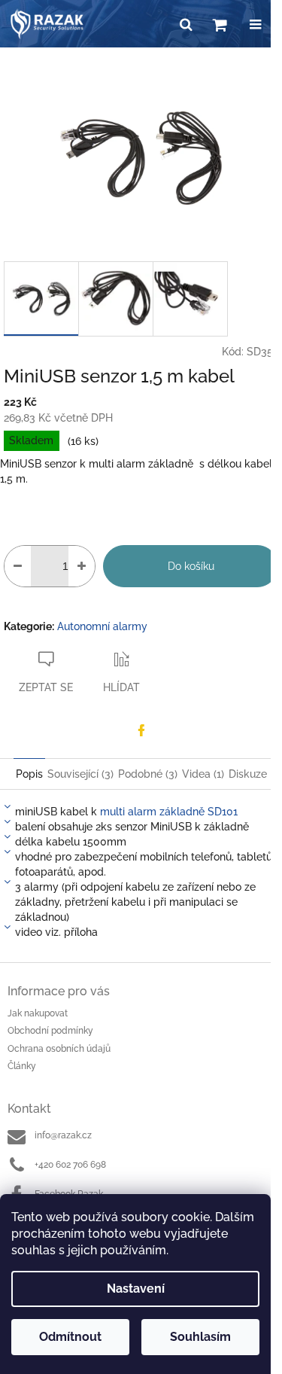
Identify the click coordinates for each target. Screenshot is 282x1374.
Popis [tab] (29, 774)
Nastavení (136, 1288)
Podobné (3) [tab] (147, 774)
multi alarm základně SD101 (169, 812)
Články (22, 1066)
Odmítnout (70, 1337)
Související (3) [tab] (80, 774)
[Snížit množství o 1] (18, 566)
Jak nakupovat (38, 1013)
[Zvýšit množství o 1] (81, 566)
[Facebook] (141, 730)
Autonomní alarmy (102, 626)
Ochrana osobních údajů (59, 1048)
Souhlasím (200, 1337)
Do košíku (191, 566)
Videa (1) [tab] (203, 774)
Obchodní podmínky (50, 1030)
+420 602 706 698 (70, 1164)
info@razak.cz (63, 1135)
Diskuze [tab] (248, 774)
